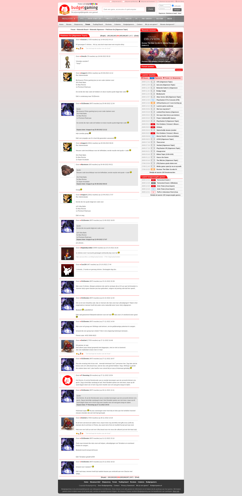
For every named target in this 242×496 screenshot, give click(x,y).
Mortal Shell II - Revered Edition (165, 136)
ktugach (84, 73)
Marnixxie (84, 164)
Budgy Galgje (161, 91)
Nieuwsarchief (95, 482)
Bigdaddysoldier (87, 248)
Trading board (123, 482)
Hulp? (180, 13)
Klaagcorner (160, 151)
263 (115, 36)
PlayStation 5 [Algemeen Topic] (167, 121)
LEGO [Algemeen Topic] (165, 139)
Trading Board (98, 24)
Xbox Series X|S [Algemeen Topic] (168, 97)
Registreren (162, 13)
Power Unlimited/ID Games (166, 118)
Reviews (108, 24)
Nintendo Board (82, 29)
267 (127, 36)
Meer (169, 19)
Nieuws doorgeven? (167, 24)
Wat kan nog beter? (163, 109)
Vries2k (83, 56)
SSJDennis (85, 103)
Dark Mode (180, 1)
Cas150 (84, 264)
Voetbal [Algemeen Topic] (165, 145)
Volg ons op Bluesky (131, 1)
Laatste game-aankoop (164, 106)
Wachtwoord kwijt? (171, 13)
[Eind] (136, 36)
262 (112, 36)
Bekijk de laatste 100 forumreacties (162, 172)
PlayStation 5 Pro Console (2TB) (165, 100)
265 (121, 36)
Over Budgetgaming (105, 485)
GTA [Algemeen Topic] (164, 82)
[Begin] (102, 36)
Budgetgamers (128, 24)
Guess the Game (162, 157)
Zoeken (179, 70)
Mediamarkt (160, 94)
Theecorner (160, 142)
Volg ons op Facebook (148, 1)
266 (124, 36)
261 (109, 36)
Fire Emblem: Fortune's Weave (165, 133)
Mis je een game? (151, 24)
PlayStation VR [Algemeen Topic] (168, 148)
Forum (87, 24)
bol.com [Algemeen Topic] (165, 85)
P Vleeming (85, 375)
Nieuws (68, 24)
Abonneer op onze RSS (166, 1)
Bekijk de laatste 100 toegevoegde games (165, 195)
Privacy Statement (127, 485)
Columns (117, 24)
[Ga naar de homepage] (78, 9)
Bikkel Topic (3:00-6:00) (164, 154)
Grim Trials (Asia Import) (166, 186)
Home (61, 24)
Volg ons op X (116, 1)
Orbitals (157, 127)
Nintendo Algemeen (97, 29)
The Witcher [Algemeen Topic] (167, 160)
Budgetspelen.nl (156, 485)
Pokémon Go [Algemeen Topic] (117, 29)
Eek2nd (83, 40)
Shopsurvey (78, 24)
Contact (139, 24)
